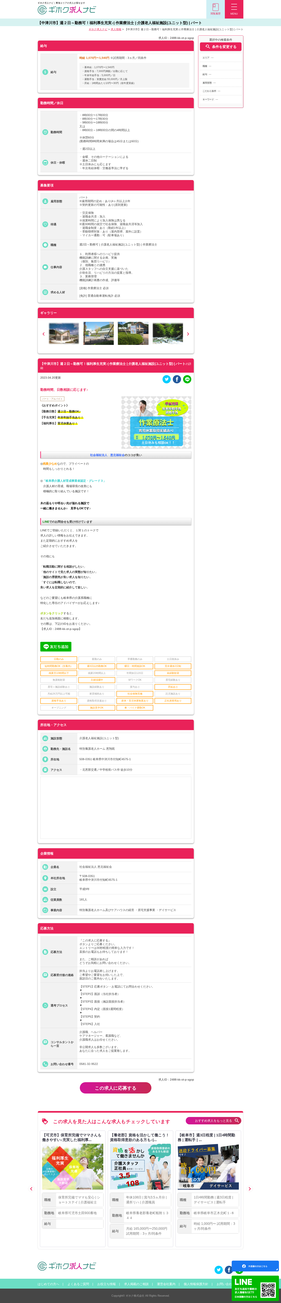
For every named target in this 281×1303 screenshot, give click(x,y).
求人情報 (116, 29)
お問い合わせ (226, 1284)
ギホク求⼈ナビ (98, 29)
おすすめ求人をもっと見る (217, 1120)
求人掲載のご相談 (136, 1284)
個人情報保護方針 (196, 1284)
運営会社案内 (166, 1284)
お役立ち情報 (106, 1284)
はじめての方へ (48, 1284)
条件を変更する (221, 46)
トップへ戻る (271, 1293)
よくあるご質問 (78, 1284)
